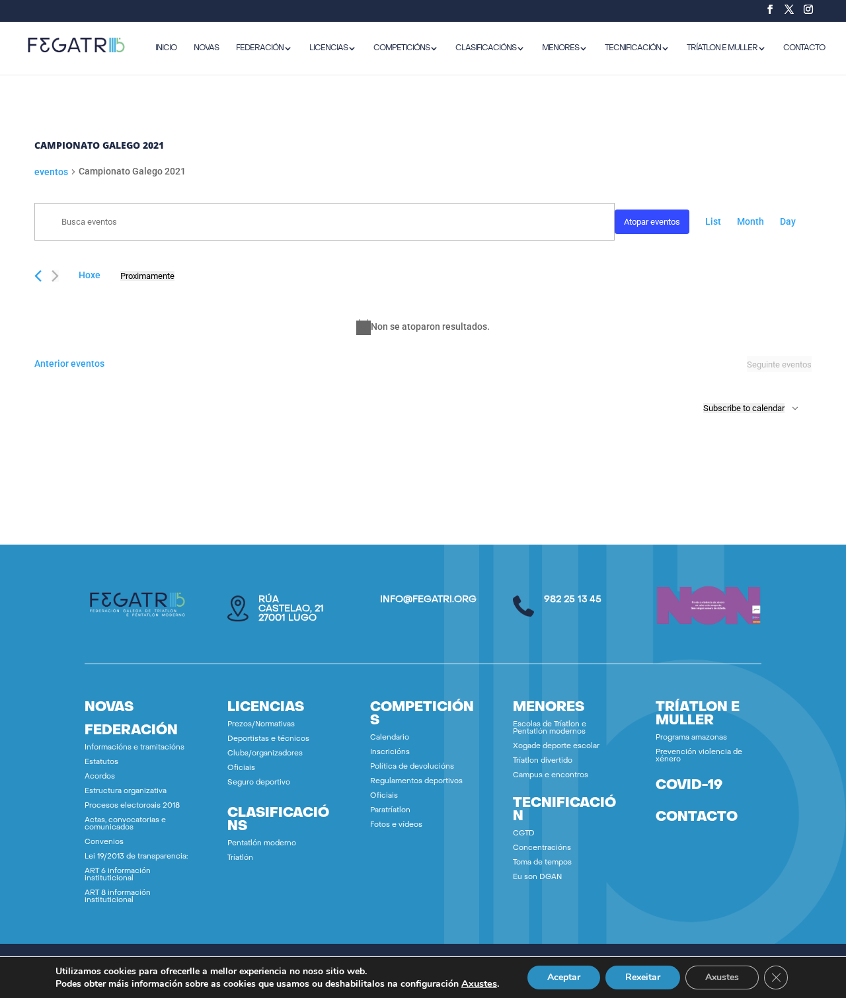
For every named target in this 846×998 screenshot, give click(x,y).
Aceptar (563, 977)
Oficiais (241, 768)
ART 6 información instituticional (118, 875)
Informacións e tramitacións (134, 747)
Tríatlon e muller (722, 48)
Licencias (328, 48)
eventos (51, 172)
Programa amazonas (691, 738)
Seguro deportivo (258, 783)
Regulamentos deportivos (416, 781)
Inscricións (390, 752)
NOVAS (206, 48)
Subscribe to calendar (744, 408)
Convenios (104, 842)
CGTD (524, 833)
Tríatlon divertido (542, 761)
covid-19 (689, 785)
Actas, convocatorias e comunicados (125, 824)
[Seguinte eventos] (55, 276)
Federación (260, 48)
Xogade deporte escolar (556, 746)
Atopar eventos (652, 222)
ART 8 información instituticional (118, 897)
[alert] (423, 327)
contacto (697, 817)
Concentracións (542, 848)
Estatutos (101, 762)
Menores (560, 48)
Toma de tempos (542, 862)
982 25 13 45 (572, 599)
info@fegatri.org (428, 599)
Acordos (100, 777)
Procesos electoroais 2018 (132, 806)
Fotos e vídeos (396, 825)
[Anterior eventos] (38, 276)
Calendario (389, 738)
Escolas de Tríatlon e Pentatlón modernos (549, 728)
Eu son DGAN (537, 877)
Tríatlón (240, 858)
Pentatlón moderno (261, 843)
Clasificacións (485, 48)
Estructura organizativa (126, 791)
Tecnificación (633, 48)
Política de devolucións (412, 767)
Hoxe (89, 275)
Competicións (401, 48)
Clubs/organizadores (265, 753)
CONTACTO (804, 48)
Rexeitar (642, 977)
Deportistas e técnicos (268, 739)
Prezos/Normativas (261, 724)
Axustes (479, 983)
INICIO (165, 48)
